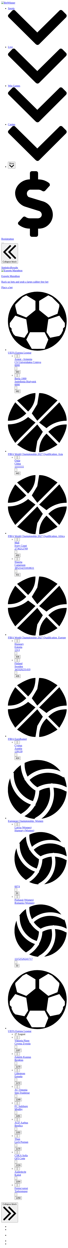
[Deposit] (34, 235)
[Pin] (16, 356)
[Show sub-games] (16, 368)
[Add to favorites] (18, 356)
